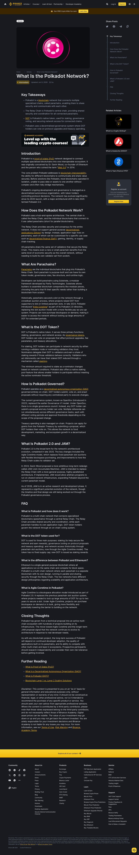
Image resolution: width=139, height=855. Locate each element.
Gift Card (62, 786)
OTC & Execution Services (117, 777)
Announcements (40, 775)
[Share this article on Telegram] (120, 26)
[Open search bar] (106, 4)
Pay (60, 775)
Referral (111, 772)
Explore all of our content (68, 753)
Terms (37, 786)
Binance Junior (64, 780)
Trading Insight (113, 783)
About (37, 769)
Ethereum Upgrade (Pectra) (93, 810)
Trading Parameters (115, 815)
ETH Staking (63, 795)
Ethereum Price (89, 799)
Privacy (37, 789)
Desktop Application (41, 809)
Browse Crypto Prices (91, 793)
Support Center (113, 799)
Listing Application (90, 772)
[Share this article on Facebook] (114, 26)
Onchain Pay (88, 780)
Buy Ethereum (88, 825)
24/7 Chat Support (114, 796)
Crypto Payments (65, 777)
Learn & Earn (88, 791)
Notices (37, 803)
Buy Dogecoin (88, 822)
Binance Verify (113, 813)
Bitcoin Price (88, 796)
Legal (36, 783)
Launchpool (63, 789)
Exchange (62, 769)
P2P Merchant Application (92, 769)
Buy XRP (87, 819)
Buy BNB (87, 816)
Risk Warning (39, 800)
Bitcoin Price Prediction (91, 805)
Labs (85, 777)
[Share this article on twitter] (107, 26)
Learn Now (83, 11)
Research (62, 800)
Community (38, 797)
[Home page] (15, 4)
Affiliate (110, 769)
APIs (109, 810)
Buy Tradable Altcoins (91, 828)
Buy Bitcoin (87, 813)
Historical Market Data (115, 780)
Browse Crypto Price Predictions (94, 802)
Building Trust (39, 792)
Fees (110, 807)
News (37, 777)
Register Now (118, 201)
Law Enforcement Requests (117, 821)
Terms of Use (23, 844)
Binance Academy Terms (45, 844)
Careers (37, 772)
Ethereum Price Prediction (92, 808)
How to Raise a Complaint (116, 824)
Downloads (38, 806)
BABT (61, 797)
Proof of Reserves (114, 786)
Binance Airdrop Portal (115, 818)
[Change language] (129, 4)
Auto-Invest (63, 792)
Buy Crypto (63, 772)
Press (36, 780)
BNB (109, 775)
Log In (113, 4)
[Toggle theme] (134, 4)
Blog (36, 795)
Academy (62, 783)
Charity (61, 803)
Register (122, 4)
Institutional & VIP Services (93, 775)
